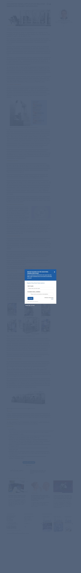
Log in (52, 298)
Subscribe (30, 298)
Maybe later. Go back (30, 305)
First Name (30, 286)
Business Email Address (34, 291)
